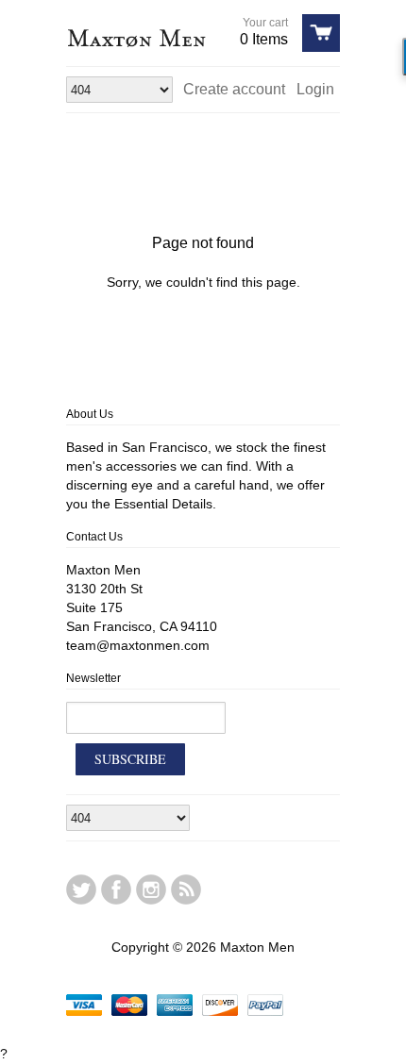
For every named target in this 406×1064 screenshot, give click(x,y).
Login (315, 89)
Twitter (81, 889)
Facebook (116, 889)
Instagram (151, 889)
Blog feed (186, 889)
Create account (234, 89)
